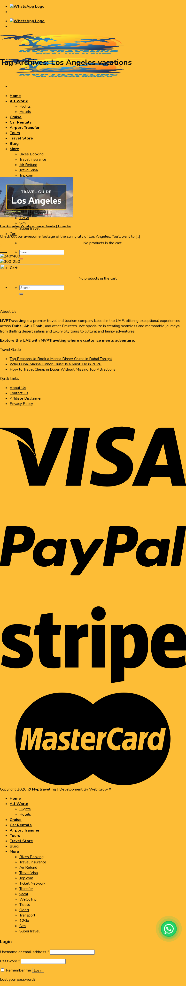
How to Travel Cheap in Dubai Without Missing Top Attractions (63, 369)
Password (10, 961)
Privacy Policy (21, 403)
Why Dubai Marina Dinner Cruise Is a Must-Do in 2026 (55, 364)
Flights (25, 106)
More (14, 149)
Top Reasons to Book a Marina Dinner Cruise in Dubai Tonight (61, 358)
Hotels (25, 111)
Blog (14, 143)
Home (15, 95)
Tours (15, 133)
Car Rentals (21, 122)
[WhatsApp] (169, 929)
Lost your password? (18, 979)
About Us (18, 387)
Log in (38, 970)
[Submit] (21, 258)
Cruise (16, 117)
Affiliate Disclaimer (26, 398)
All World (19, 101)
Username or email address (24, 952)
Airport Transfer (24, 127)
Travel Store (21, 138)
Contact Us (19, 393)
